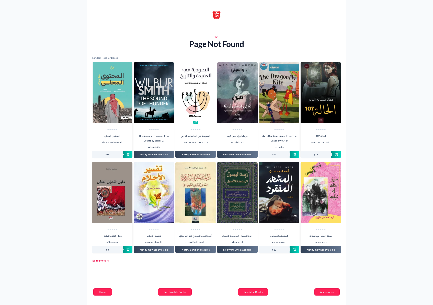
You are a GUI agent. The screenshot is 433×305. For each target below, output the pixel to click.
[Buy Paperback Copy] (112, 154)
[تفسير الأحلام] (154, 192)
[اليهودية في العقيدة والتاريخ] (195, 92)
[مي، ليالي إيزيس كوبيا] (237, 92)
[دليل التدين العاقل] (112, 192)
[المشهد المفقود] (279, 192)
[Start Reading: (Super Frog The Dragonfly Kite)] (279, 92)
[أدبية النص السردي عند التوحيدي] (195, 192)
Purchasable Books (175, 292)
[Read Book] (195, 122)
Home (102, 292)
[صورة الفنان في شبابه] (321, 192)
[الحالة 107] (321, 92)
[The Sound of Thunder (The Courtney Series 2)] (154, 92)
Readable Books (253, 292)
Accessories (327, 292)
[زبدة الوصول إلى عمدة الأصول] (237, 192)
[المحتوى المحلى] (112, 92)
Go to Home (100, 260)
